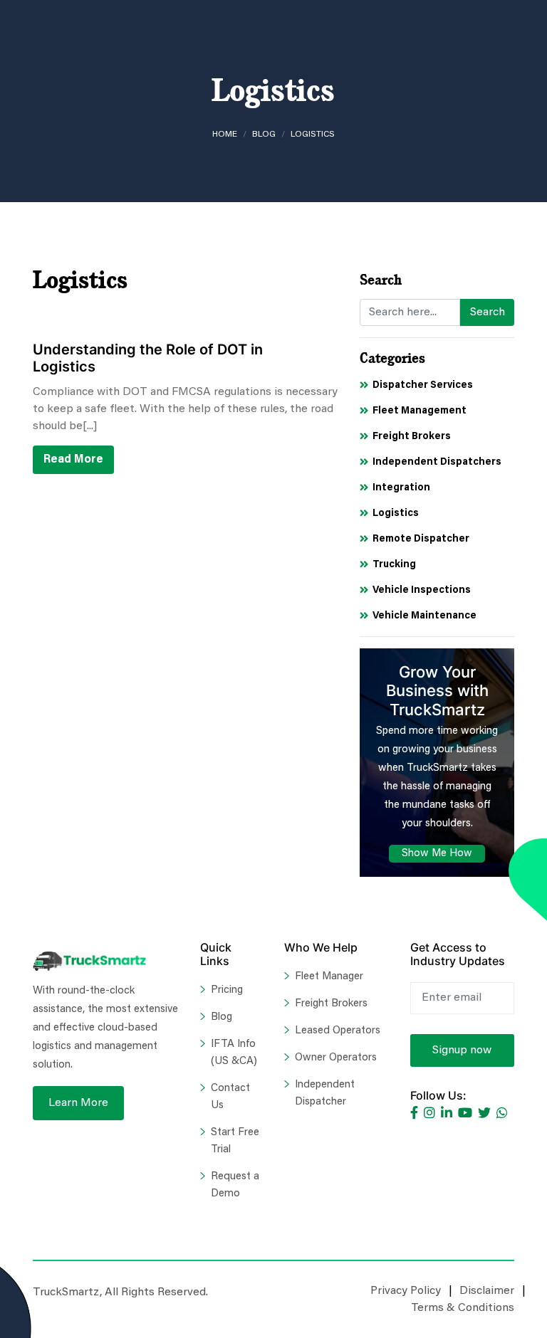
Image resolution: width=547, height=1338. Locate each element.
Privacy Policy (405, 1291)
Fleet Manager (329, 976)
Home (224, 134)
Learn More (78, 1103)
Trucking (394, 565)
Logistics (396, 514)
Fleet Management (420, 411)
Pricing (227, 990)
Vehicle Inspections (422, 591)
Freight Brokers (412, 437)
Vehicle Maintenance (424, 616)
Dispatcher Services (423, 386)
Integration (401, 488)
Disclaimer (486, 1291)
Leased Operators (337, 1031)
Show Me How (437, 853)
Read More (73, 459)
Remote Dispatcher (421, 539)
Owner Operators (336, 1058)
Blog (264, 134)
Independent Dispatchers (437, 463)
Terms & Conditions (462, 1308)
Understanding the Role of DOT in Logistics (148, 358)
